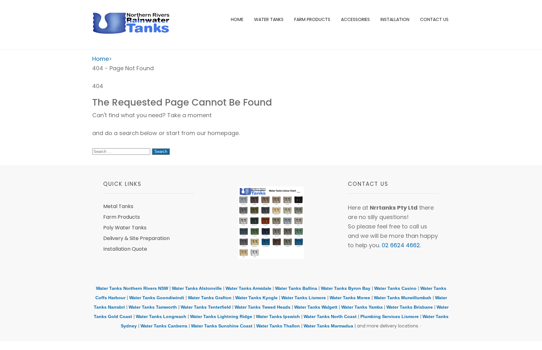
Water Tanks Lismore (303, 297)
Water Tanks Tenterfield (206, 307)
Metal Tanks (118, 206)
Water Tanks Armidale (248, 288)
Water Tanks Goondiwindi (156, 297)
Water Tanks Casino (395, 288)
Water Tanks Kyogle (256, 297)
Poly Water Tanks (124, 227)
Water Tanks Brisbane (409, 307)
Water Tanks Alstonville (197, 288)
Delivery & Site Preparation (136, 238)
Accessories (355, 19)
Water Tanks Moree (350, 297)
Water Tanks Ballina (296, 288)
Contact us (434, 19)
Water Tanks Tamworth (153, 307)
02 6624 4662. (401, 245)
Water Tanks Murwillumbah (402, 297)
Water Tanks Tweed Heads (262, 307)
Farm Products (312, 19)
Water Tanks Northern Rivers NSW (132, 288)
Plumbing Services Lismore (389, 316)
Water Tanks (269, 19)
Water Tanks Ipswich (278, 316)
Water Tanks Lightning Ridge (221, 316)
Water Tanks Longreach (161, 316)
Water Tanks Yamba (362, 307)
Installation (394, 19)
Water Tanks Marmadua (328, 325)
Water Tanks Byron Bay (345, 288)
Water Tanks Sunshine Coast (221, 325)
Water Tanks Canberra (164, 325)
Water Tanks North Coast (330, 316)
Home (237, 19)
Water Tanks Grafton (209, 297)
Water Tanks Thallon (278, 325)
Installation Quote (125, 249)
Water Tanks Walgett (315, 307)
